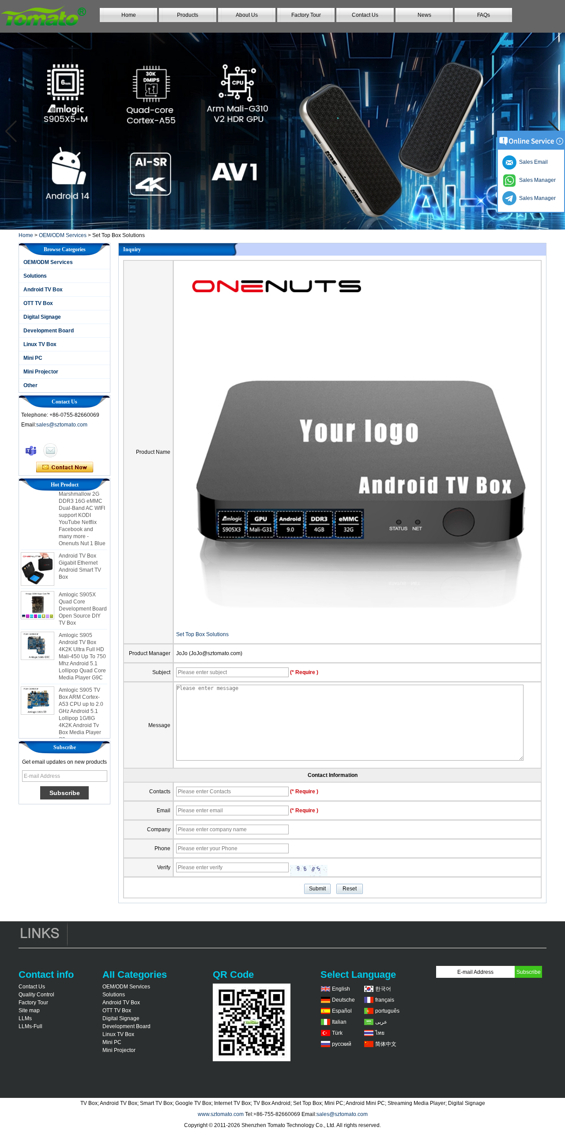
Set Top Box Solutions (202, 634)
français (384, 1000)
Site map (29, 1010)
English (341, 989)
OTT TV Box (38, 303)
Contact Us (365, 15)
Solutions (35, 276)
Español (342, 1011)
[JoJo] (31, 450)
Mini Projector (40, 372)
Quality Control (36, 995)
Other (30, 385)
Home (128, 15)
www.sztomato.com (221, 1114)
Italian (339, 1022)
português (387, 1011)
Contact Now (64, 467)
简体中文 (385, 1044)
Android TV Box (43, 290)
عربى (381, 1022)
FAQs (483, 15)
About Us (247, 15)
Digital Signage (42, 317)
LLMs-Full (30, 1026)
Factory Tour (306, 15)
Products (187, 15)
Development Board (48, 331)
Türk (337, 1033)
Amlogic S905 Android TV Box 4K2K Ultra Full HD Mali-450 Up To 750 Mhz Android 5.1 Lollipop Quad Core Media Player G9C (82, 646)
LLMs (25, 1018)
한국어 (383, 989)
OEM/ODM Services (63, 235)
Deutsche (343, 1000)
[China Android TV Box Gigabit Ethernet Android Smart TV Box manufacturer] (37, 559)
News (424, 15)
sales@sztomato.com (61, 425)
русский (341, 1044)
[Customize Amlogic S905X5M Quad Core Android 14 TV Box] (282, 131)
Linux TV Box (39, 344)
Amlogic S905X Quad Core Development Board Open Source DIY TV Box (83, 599)
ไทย (379, 1033)
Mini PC (32, 358)
